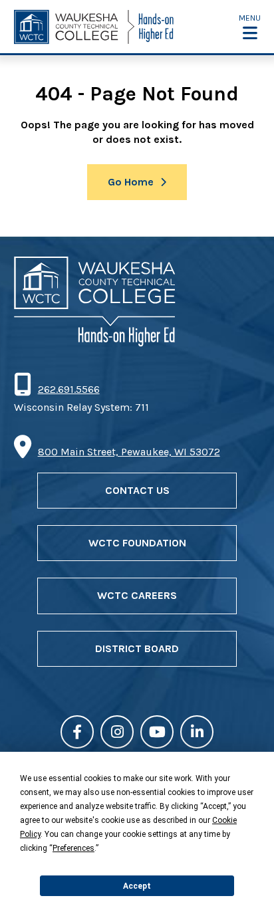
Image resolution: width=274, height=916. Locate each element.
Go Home (131, 181)
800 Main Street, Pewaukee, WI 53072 (129, 451)
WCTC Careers (137, 595)
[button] (249, 27)
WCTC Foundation (137, 542)
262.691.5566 (68, 389)
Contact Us (137, 490)
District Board (137, 648)
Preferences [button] (73, 848)
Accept (137, 886)
